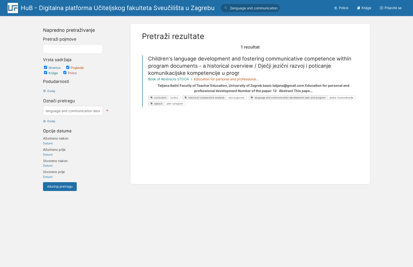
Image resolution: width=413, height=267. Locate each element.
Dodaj (51, 91)
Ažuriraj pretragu (60, 186)
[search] (250, 8)
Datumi (48, 143)
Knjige (366, 8)
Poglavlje (77, 68)
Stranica (55, 68)
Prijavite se (393, 8)
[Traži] (226, 8)
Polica (72, 73)
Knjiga (54, 73)
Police (343, 8)
